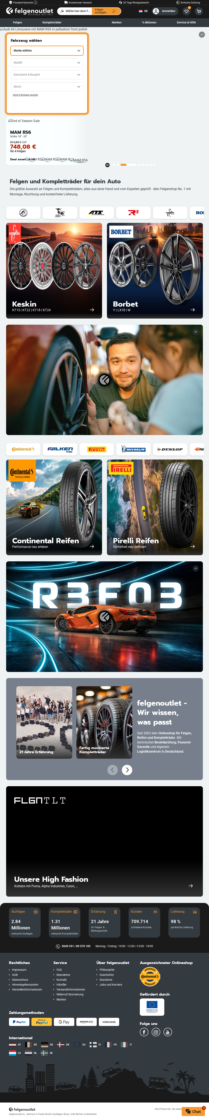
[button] (28, 963)
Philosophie (107, 970)
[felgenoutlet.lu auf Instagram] (156, 1032)
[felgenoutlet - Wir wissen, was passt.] (29, 11)
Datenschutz (20, 980)
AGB (15, 975)
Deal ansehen (20, 159)
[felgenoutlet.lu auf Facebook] (144, 1032)
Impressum (19, 970)
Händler (62, 984)
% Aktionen (149, 22)
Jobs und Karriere (111, 984)
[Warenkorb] (199, 11)
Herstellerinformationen (27, 989)
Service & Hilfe (186, 22)
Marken (117, 22)
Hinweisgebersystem (25, 984)
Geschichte (107, 975)
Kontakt (62, 980)
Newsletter (63, 975)
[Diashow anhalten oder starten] (107, 165)
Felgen (17, 22)
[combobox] (47, 50)
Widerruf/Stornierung (70, 994)
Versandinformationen (71, 989)
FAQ (59, 970)
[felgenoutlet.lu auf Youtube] (167, 1032)
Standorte (106, 980)
